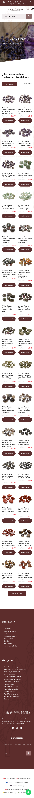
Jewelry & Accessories (11, 689)
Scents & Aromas (9, 691)
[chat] (28, 792)
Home (5, 43)
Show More (17, 593)
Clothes (6, 699)
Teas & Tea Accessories (11, 694)
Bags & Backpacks (9, 674)
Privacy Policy (8, 643)
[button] (9, 84)
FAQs (5, 633)
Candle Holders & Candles (12, 676)
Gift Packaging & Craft (11, 686)
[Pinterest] (21, 727)
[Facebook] (13, 727)
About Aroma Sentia (10, 646)
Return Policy (8, 638)
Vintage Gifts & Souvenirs (12, 696)
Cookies (6, 641)
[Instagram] (17, 727)
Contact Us (7, 628)
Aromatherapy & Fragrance (12, 667)
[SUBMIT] (28, 753)
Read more (9, 552)
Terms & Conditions (10, 636)
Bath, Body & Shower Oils (12, 672)
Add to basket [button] (9, 120)
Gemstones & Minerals (15, 43)
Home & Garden (9, 684)
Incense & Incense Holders (12, 679)
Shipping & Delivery (10, 631)
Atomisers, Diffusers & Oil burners (15, 669)
